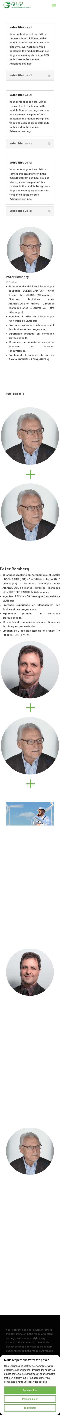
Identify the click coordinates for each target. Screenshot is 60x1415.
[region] (30, 1385)
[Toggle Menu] (54, 5)
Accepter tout (30, 1390)
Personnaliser (30, 1399)
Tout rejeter (30, 1408)
